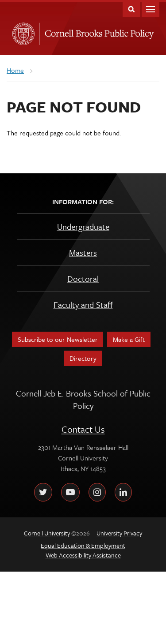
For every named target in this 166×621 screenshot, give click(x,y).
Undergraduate (83, 226)
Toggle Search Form (131, 8)
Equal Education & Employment (83, 545)
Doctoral (83, 278)
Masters (83, 252)
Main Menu (150, 8)
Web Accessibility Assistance (83, 555)
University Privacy (119, 533)
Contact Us (83, 429)
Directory (83, 358)
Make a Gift (129, 339)
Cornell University (22, 31)
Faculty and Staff (83, 304)
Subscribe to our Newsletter (58, 339)
